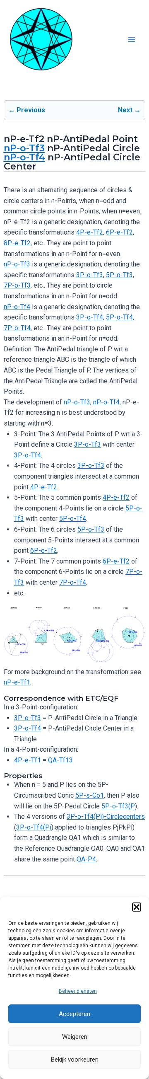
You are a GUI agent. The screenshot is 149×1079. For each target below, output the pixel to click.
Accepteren (74, 1014)
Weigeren (74, 1036)
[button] (136, 907)
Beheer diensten (78, 991)
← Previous (26, 110)
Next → (129, 110)
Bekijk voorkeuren (75, 1059)
